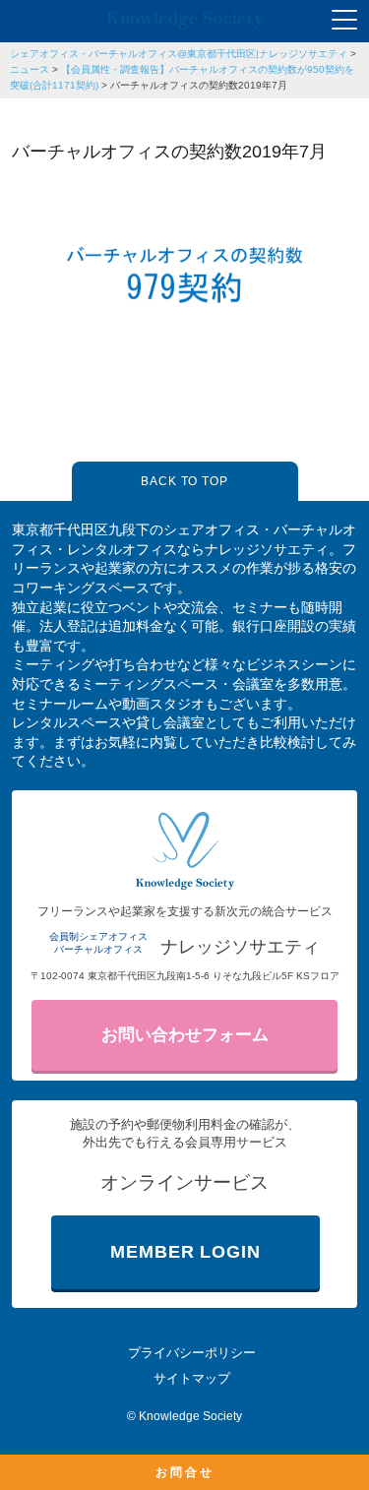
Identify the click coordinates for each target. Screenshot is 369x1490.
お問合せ (185, 1472)
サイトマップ (192, 1378)
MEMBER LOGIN (185, 1252)
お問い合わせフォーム (185, 1034)
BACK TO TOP (185, 481)
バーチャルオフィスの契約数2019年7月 (198, 85)
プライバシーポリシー (192, 1352)
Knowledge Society (190, 1416)
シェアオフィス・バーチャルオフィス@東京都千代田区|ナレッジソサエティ (178, 53)
